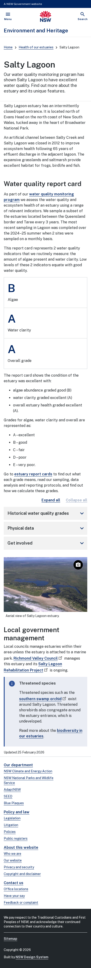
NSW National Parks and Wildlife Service (28, 780)
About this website (21, 847)
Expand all (51, 500)
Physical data (46, 528)
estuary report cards (33, 474)
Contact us (13, 883)
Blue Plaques (14, 803)
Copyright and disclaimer (22, 874)
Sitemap (10, 939)
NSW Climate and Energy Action (28, 771)
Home (8, 47)
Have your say (14, 896)
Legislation (12, 818)
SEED (8, 796)
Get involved (46, 543)
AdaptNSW (12, 789)
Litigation (11, 825)
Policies (10, 832)
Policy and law (16, 812)
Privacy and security (19, 867)
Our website (13, 860)
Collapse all (76, 500)
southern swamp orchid (40, 699)
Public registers (16, 838)
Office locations (16, 889)
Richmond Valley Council (36, 658)
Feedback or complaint (21, 902)
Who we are (12, 854)
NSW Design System (32, 957)
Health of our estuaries (36, 47)
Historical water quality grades (46, 513)
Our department (18, 765)
